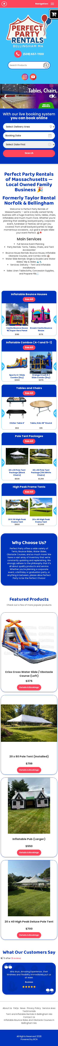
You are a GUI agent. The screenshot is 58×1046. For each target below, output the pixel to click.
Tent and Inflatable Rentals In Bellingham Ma (29, 1014)
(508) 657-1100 (33, 54)
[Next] (52, 96)
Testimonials (29, 1011)
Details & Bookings (29, 687)
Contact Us (29, 1017)
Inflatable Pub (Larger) (29, 839)
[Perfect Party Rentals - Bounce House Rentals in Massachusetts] (29, 30)
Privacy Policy (34, 1008)
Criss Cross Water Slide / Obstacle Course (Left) (29, 674)
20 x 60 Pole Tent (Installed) (29, 756)
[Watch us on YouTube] (33, 76)
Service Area (48, 1008)
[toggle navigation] (52, 3)
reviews (16, 958)
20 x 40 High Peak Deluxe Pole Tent (29, 921)
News (22, 1008)
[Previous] (5, 96)
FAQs (16, 1008)
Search (29, 153)
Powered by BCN (29, 1039)
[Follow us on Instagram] (25, 76)
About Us (7, 1008)
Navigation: (41, 3)
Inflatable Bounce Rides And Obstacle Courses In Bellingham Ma (29, 1022)
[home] (4, 3)
